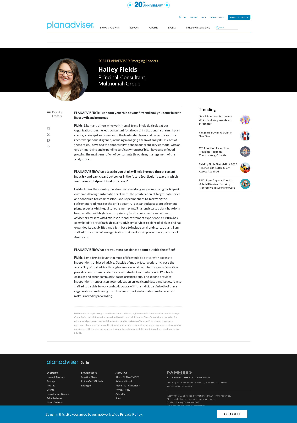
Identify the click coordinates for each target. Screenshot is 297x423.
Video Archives (55, 402)
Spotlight (86, 385)
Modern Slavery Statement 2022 (184, 402)
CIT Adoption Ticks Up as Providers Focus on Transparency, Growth (214, 152)
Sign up (244, 17)
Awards (153, 27)
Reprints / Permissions (128, 385)
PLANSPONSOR (201, 377)
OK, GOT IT (232, 414)
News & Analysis (110, 27)
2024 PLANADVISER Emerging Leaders (128, 61)
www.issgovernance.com (179, 385)
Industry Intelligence (198, 27)
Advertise (121, 393)
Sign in (233, 17)
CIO (169, 377)
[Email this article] (48, 128)
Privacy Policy (131, 414)
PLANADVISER (181, 377)
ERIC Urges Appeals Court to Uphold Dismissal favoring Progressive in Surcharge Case (217, 184)
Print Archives (54, 398)
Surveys (134, 27)
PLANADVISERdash (92, 381)
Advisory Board (124, 381)
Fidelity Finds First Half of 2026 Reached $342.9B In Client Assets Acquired (218, 168)
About (193, 17)
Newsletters (217, 17)
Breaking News (89, 377)
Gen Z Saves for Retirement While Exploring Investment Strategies (216, 120)
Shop (203, 17)
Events (172, 27)
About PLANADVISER (127, 377)
